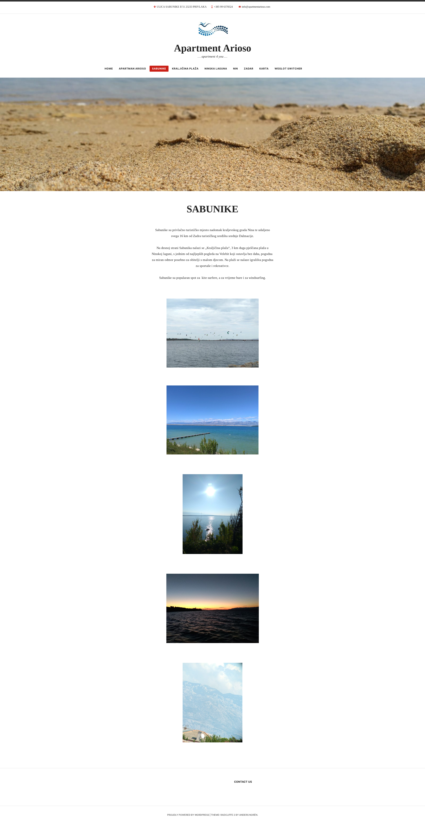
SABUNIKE (159, 68)
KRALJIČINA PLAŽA (185, 68)
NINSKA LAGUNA (216, 68)
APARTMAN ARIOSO (132, 68)
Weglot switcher (288, 68)
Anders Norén (248, 814)
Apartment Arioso (212, 48)
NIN (235, 68)
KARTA (264, 68)
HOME (109, 68)
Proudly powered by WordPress (188, 814)
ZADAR (248, 68)
